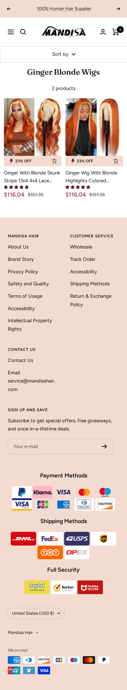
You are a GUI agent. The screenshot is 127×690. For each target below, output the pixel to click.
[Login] (103, 32)
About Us (18, 247)
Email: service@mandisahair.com (31, 381)
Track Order (82, 259)
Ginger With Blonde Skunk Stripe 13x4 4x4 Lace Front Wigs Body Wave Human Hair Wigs (32, 177)
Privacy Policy (23, 272)
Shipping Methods (90, 284)
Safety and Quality (28, 284)
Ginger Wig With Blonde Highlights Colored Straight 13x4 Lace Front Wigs (92, 177)
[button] (16, 187)
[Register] (104, 446)
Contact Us (20, 360)
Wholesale (81, 247)
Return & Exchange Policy (90, 300)
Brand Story (21, 259)
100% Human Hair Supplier (64, 8)
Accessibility (21, 308)
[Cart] (115, 32)
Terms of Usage (25, 296)
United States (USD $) (33, 613)
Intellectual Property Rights (30, 325)
